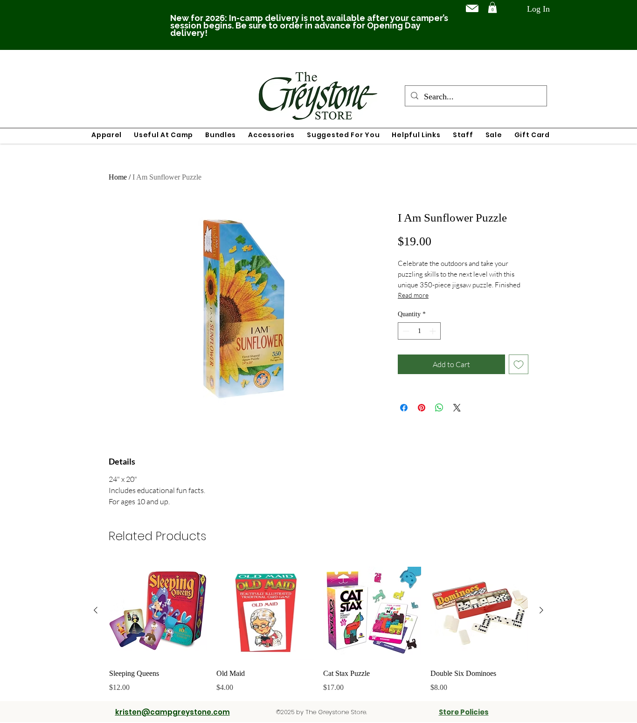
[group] (318, 627)
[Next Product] (541, 610)
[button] (492, 7)
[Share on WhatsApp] (439, 407)
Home (118, 177)
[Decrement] (405, 331)
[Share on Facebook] (403, 407)
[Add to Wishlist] (518, 364)
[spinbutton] (419, 331)
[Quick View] (158, 611)
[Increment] (433, 331)
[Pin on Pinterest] (421, 407)
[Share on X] (457, 407)
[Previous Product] (95, 610)
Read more (413, 295)
